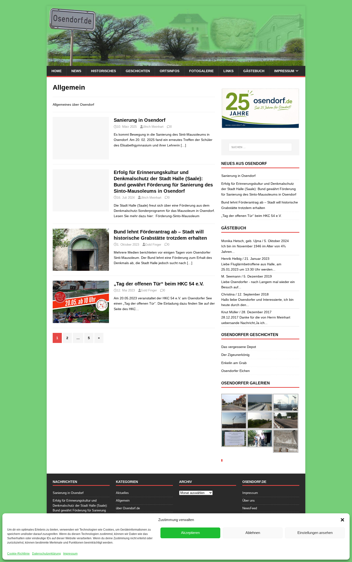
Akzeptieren (190, 533)
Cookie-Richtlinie (18, 553)
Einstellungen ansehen (315, 533)
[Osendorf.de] (176, 63)
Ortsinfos (169, 71)
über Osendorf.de (128, 508)
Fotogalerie (201, 71)
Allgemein (123, 500)
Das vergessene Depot (238, 347)
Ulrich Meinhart (153, 126)
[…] (183, 145)
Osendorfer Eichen (235, 371)
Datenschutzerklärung (46, 553)
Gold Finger (153, 244)
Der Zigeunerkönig (235, 355)
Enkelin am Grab (234, 363)
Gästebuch (253, 71)
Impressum (70, 553)
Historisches (103, 71)
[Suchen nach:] (260, 147)
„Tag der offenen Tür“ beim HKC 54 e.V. (159, 283)
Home (56, 71)
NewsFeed (249, 508)
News (76, 71)
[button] (342, 519)
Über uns (248, 500)
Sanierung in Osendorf (139, 120)
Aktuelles (122, 493)
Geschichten (138, 71)
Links (228, 71)
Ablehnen (252, 533)
